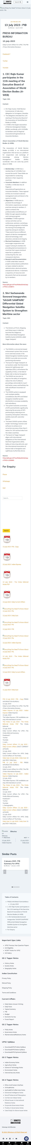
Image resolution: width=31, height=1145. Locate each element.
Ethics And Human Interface (14, 1085)
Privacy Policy (6, 978)
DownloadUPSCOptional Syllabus (16, 1052)
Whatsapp (6, 481)
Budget (7, 1014)
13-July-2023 (14, 904)
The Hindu (6, 722)
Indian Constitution (9, 973)
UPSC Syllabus (8, 1042)
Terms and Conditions (9, 992)
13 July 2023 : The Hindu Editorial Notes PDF (15, 583)
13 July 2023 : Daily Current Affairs (14, 602)
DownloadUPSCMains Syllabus (15, 1049)
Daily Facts (8, 1006)
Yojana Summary (10, 1009)
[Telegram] (13, 1138)
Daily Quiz (6, 758)
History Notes (9, 963)
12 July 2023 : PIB (8, 629)
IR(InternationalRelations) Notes (15, 1035)
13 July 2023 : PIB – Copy (11, 547)
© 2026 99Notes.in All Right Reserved (14, 1132)
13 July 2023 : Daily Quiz (24, 840)
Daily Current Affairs (10, 744)
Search (6, 530)
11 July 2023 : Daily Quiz (10, 690)
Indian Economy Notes (12, 1062)
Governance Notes (11, 1032)
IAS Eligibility (9, 948)
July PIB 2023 (14, 21)
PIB (19, 21)
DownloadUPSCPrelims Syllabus (15, 1047)
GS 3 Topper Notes (10, 1057)
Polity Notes (9, 1029)
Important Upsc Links (11, 940)
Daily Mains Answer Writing (14, 1004)
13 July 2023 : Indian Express (12, 564)
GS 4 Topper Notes (10, 1080)
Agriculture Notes (10, 1065)
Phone (5, 474)
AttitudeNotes (9, 1087)
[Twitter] (6, 1138)
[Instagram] (9, 1138)
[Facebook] (3, 1138)
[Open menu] (27, 2)
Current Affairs (8, 999)
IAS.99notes (12, 1127)
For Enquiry (11, 929)
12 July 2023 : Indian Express (12, 643)
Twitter (5, 61)
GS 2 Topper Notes (10, 1024)
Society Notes (9, 966)
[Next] (26, 872)
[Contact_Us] (26, 1138)
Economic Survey (10, 1017)
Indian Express (8, 710)
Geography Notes (10, 968)
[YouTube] (16, 1138)
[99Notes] (7, 2)
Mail (4, 488)
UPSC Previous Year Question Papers (17, 945)
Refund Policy (6, 983)
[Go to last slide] (4, 872)
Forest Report (9, 1019)
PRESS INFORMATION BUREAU (17, 901)
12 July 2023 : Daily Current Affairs (14, 672)
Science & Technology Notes (14, 1067)
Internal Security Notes (12, 1073)
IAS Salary (8, 953)
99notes (12, 28)
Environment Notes (11, 1070)
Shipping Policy (7, 988)
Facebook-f (6, 54)
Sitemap (4, 1127)
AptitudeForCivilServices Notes (15, 1090)
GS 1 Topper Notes (10, 958)
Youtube (5, 68)
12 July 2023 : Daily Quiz (10, 615)
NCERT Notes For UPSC (13, 950)
